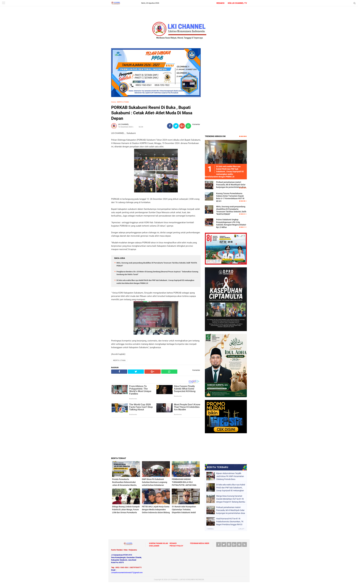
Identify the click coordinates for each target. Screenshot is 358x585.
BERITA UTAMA (123, 102)
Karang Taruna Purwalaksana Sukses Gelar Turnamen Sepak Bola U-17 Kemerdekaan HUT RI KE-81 (230, 197)
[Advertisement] (156, 437)
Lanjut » (241, 529)
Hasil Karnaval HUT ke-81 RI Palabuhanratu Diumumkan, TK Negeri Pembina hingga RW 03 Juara (229, 522)
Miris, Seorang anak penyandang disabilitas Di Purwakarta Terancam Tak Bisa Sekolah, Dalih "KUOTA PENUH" (231, 210)
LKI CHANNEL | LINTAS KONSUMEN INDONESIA (186, 580)
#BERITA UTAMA (119, 360)
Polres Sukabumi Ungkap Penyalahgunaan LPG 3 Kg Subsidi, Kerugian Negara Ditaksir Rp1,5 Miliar (231, 223)
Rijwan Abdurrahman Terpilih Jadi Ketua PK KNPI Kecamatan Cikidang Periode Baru (230, 476)
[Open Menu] (3, 3)
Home (113, 102)
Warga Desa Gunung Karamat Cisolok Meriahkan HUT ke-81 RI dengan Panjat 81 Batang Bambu (230, 499)
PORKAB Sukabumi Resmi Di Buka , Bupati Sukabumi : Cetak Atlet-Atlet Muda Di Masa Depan (151, 113)
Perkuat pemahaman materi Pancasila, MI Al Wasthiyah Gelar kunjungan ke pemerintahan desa (231, 184)
